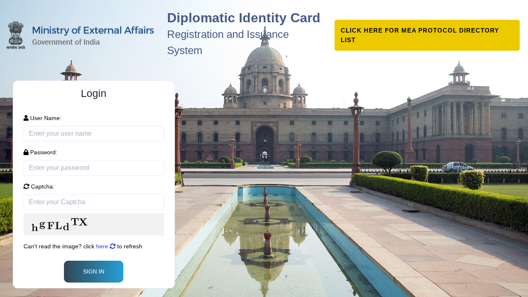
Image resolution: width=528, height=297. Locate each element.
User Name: (44, 118)
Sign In (93, 271)
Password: (42, 152)
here (103, 246)
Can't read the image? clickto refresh (83, 246)
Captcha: (41, 186)
